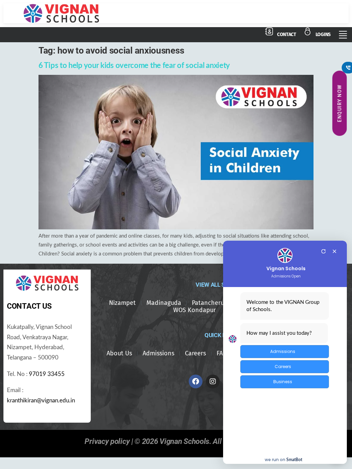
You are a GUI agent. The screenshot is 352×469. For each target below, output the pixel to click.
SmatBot (294, 460)
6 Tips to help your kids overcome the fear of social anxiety (134, 65)
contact (286, 34)
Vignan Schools (286, 268)
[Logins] (307, 31)
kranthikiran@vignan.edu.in (41, 400)
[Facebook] (195, 381)
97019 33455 (47, 374)
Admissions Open (286, 276)
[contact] (269, 31)
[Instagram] (213, 381)
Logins (323, 34)
